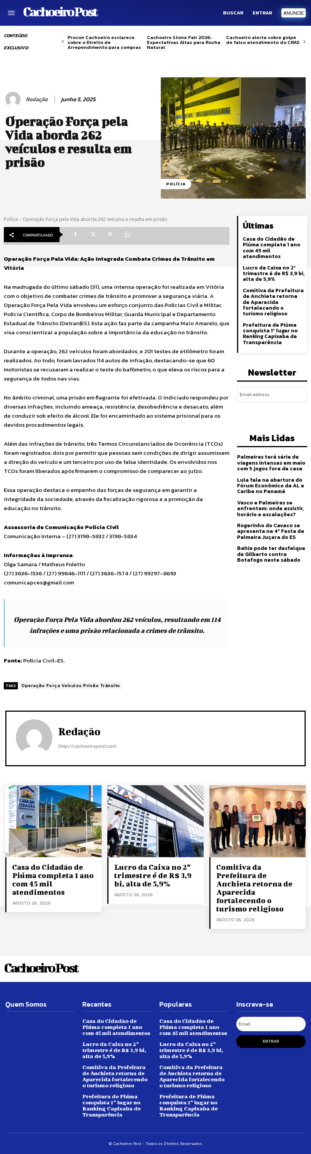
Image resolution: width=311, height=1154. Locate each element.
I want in (272, 412)
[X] (92, 234)
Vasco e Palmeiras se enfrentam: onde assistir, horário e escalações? (270, 508)
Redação (37, 99)
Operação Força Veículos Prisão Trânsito (70, 685)
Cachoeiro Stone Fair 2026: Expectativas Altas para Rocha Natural (183, 42)
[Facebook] (75, 234)
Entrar (271, 1041)
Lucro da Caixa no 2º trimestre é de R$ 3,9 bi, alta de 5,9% (274, 273)
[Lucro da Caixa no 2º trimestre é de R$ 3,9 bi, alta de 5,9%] (155, 821)
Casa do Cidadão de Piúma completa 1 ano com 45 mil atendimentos (271, 247)
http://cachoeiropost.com (87, 746)
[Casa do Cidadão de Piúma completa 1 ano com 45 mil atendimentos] (53, 821)
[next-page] (304, 42)
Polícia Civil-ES (43, 660)
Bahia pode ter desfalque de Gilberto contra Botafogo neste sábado (271, 554)
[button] (233, 13)
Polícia (176, 184)
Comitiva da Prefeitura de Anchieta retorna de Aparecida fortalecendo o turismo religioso (273, 302)
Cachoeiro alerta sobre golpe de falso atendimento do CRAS (263, 40)
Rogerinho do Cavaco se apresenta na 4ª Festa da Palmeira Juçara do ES (270, 531)
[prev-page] (63, 42)
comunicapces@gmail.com (39, 582)
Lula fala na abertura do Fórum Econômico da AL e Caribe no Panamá (270, 486)
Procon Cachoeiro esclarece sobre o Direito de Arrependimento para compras (104, 42)
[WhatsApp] (127, 234)
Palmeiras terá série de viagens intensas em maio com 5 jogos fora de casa (271, 463)
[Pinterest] (110, 234)
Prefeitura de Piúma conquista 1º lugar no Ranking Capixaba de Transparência (270, 333)
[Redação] (14, 99)
